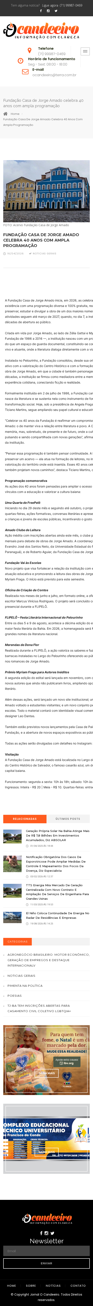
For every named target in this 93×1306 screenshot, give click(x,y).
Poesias (15, 995)
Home (15, 114)
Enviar (46, 1263)
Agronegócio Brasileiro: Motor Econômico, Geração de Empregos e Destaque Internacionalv (49, 960)
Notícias (53, 1286)
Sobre (31, 1286)
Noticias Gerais (21, 975)
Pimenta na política (25, 985)
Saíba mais (46, 1073)
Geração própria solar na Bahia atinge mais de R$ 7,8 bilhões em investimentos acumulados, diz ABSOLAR (58, 835)
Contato (78, 1286)
